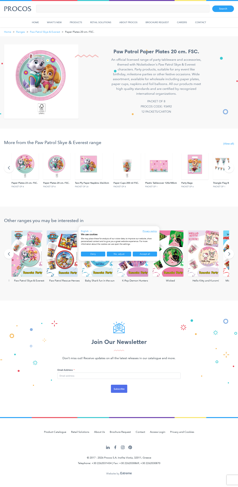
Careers (182, 22)
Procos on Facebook (115, 447)
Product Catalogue (55, 431)
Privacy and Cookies (182, 431)
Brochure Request (157, 22)
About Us (99, 431)
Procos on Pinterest (130, 447)
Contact (200, 22)
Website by (113, 473)
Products (76, 22)
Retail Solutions (100, 22)
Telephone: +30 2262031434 (95, 463)
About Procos (128, 22)
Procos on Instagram (123, 447)
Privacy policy (150, 231)
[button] (86, 231)
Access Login (157, 431)
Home (35, 22)
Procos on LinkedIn (108, 447)
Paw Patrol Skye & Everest (45, 31)
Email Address (66, 370)
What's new (54, 22)
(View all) (228, 143)
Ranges (20, 31)
